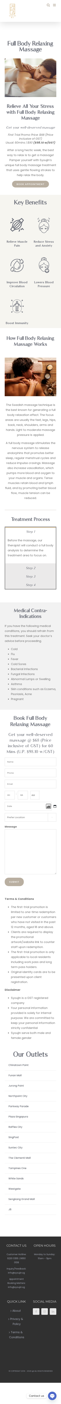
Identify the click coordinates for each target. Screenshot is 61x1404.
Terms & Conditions (16, 1334)
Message (11, 826)
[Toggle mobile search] (48, 5)
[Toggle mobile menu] (54, 5)
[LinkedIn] (53, 1311)
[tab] (30, 531)
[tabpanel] (30, 550)
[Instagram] (44, 1311)
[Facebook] (36, 1311)
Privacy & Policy (16, 1321)
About (16, 1311)
